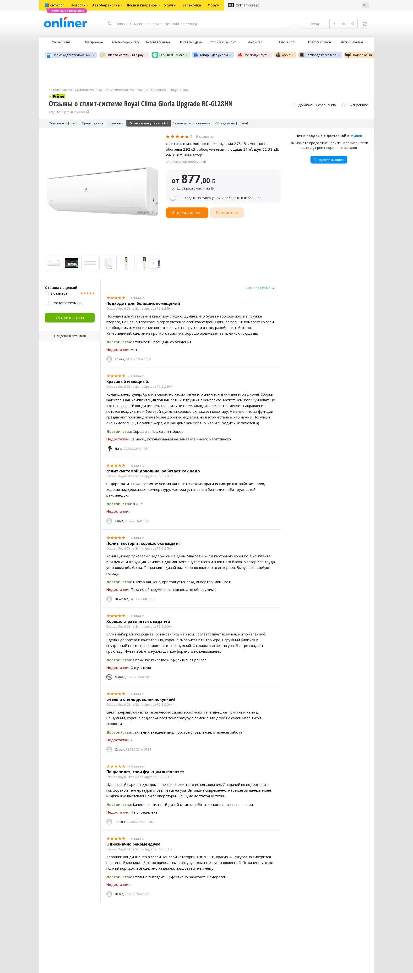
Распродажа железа (321, 55)
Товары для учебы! (214, 55)
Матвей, (120, 677)
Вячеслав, (122, 599)
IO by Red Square (171, 55)
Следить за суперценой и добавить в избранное (222, 198)
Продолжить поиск (328, 159)
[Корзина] (364, 23)
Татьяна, (121, 822)
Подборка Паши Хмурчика (372, 55)
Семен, (120, 749)
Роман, (120, 359)
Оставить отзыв (70, 317)
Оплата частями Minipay (125, 55)
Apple (286, 55)
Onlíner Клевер (247, 5)
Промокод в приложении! (72, 55)
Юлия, (119, 521)
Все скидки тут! (255, 55)
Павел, (119, 894)
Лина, (119, 449)
